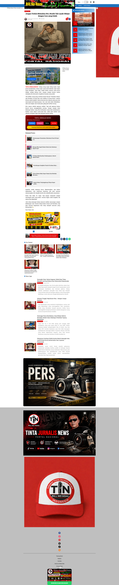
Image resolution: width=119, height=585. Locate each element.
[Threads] (59, 543)
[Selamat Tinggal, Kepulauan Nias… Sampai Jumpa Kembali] (47, 249)
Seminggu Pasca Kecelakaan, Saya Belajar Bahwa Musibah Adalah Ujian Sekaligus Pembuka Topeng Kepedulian (62, 256)
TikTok (47, 123)
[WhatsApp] (69, 239)
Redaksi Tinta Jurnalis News (33, 18)
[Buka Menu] (94, 2)
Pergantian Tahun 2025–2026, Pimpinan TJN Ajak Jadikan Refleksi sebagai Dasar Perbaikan (85, 44)
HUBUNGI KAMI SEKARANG (59, 583)
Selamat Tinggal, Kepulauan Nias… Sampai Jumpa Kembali (47, 255)
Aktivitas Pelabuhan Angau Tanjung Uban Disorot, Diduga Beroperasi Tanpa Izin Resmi (85, 50)
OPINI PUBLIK (27, 11)
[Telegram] (67, 239)
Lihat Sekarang (31, 79)
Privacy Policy (59, 566)
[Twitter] (64, 239)
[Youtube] (59, 540)
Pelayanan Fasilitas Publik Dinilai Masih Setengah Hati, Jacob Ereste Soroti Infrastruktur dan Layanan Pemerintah (30, 272)
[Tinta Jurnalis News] (49, 2)
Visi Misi (59, 561)
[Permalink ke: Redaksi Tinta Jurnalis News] (26, 19)
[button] (87, 2)
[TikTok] (59, 547)
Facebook (32, 123)
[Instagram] (59, 536)
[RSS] (59, 550)
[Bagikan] (69, 19)
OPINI (51, 231)
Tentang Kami (59, 556)
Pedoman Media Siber (59, 563)
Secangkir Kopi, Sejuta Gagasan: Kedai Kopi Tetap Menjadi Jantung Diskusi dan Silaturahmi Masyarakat (31, 256)
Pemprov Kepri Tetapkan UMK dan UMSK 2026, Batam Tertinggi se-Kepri (85, 39)
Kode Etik (59, 568)
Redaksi (59, 558)
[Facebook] (61, 239)
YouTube (54, 123)
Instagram (40, 123)
